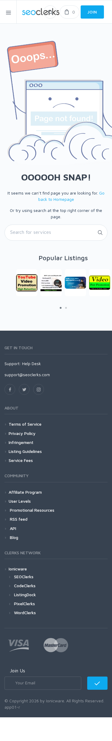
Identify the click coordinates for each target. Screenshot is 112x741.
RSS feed (18, 519)
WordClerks (25, 612)
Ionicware (18, 568)
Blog (13, 537)
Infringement (21, 442)
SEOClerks (23, 576)
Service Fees (21, 460)
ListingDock (25, 594)
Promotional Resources (31, 510)
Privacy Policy (22, 433)
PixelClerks (24, 603)
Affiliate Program (25, 492)
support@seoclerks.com (27, 374)
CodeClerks (25, 585)
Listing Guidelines (25, 451)
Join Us (17, 670)
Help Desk (31, 363)
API (12, 528)
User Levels (20, 501)
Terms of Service (25, 424)
